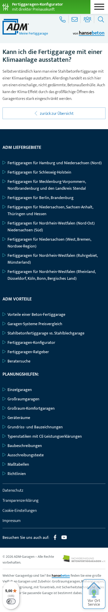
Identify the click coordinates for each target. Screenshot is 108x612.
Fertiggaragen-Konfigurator (31, 342)
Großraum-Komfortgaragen (31, 408)
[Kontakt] (75, 19)
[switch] (11, 601)
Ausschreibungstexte (26, 455)
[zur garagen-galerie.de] (84, 561)
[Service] (63, 19)
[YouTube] (64, 539)
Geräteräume (19, 417)
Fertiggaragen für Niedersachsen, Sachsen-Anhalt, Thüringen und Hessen (50, 210)
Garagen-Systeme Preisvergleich (35, 324)
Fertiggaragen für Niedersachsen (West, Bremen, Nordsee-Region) (49, 243)
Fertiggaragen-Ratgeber (28, 352)
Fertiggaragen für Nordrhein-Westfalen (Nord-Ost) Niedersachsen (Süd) (51, 227)
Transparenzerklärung (20, 500)
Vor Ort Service (94, 602)
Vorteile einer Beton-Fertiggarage (36, 314)
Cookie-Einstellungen (20, 510)
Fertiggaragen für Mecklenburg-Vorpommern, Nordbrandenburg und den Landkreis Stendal (47, 185)
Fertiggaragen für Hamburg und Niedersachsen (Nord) (55, 163)
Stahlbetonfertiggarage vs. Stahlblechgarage (46, 333)
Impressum (12, 520)
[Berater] (88, 19)
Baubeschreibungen (25, 445)
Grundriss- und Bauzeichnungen (35, 427)
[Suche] (100, 19)
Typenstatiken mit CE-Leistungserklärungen (45, 436)
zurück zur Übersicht (56, 113)
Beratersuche (19, 361)
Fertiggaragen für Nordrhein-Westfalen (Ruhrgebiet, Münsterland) (52, 259)
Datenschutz (13, 490)
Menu (99, 7)
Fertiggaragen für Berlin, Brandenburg (41, 197)
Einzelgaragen (20, 389)
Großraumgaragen (23, 399)
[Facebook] (55, 539)
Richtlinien (17, 473)
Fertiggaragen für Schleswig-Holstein (39, 172)
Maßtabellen (18, 464)
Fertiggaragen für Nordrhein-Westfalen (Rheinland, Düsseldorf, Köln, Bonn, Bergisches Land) (51, 275)
